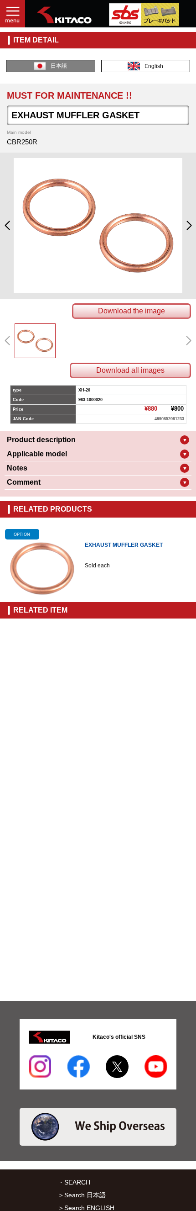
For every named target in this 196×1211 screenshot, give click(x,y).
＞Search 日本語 (82, 1195)
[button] (7, 226)
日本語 (59, 66)
